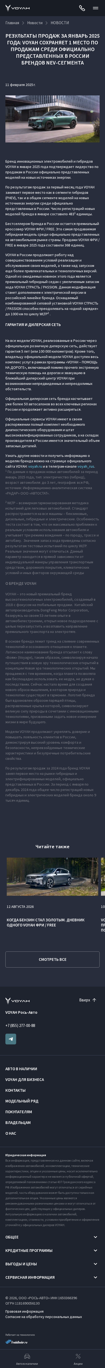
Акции (78, 1364)
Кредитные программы (28, 1250)
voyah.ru (35, 466)
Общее (12, 1237)
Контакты (15, 1090)
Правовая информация (24, 1311)
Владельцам (18, 1122)
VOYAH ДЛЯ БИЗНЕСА (24, 1079)
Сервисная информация (30, 1277)
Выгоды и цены (21, 1263)
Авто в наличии (21, 1068)
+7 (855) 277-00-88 (20, 1025)
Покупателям (18, 1111)
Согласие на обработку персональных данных (43, 1316)
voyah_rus (86, 466)
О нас (10, 1133)
